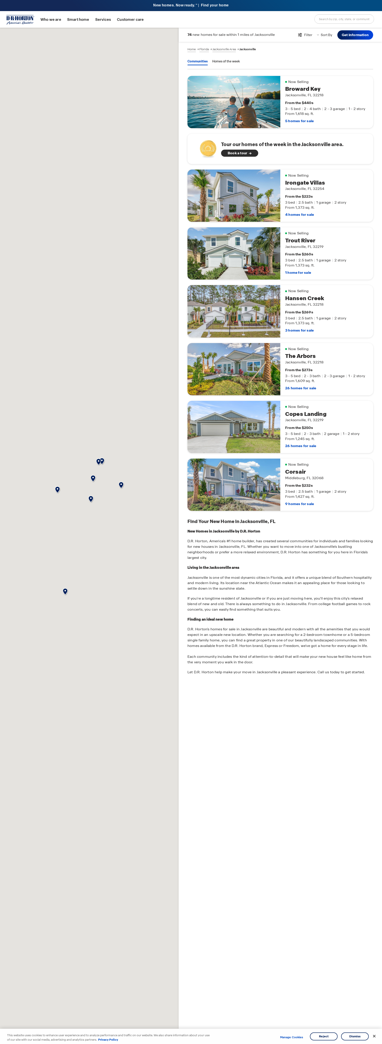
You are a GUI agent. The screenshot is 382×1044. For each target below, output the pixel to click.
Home (191, 49)
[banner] (191, 5)
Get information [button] (355, 35)
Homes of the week (226, 61)
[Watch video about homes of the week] (206, 147)
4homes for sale (299, 214)
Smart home (78, 19)
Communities (197, 61)
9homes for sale (299, 504)
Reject (324, 1036)
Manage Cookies (291, 1037)
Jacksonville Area (224, 49)
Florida (204, 49)
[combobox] (344, 19)
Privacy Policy (108, 1039)
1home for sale (298, 272)
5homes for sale (299, 121)
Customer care (130, 19)
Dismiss (355, 1036)
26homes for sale (300, 388)
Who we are (50, 19)
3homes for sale (299, 330)
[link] (280, 149)
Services (103, 19)
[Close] (374, 1036)
